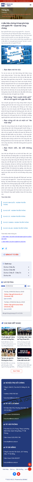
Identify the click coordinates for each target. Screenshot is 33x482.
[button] (30, 4)
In (29, 286)
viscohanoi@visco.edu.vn (11, 398)
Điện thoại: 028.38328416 (12, 414)
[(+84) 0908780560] (29, 464)
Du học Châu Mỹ (9, 270)
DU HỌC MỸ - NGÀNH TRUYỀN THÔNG (14, 210)
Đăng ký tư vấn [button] (12, 255)
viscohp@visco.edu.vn (11, 442)
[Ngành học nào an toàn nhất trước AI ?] (24, 358)
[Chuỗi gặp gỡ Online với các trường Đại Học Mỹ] (8, 337)
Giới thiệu (6, 469)
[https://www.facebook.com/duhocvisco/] (14, 474)
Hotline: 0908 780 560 (11, 394)
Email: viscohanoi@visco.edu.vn (23, 1)
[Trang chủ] (7, 4)
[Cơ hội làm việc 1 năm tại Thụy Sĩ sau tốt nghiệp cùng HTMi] (24, 337)
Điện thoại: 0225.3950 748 (12, 437)
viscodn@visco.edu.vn (11, 462)
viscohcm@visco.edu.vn (11, 419)
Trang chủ (4, 12)
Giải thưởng (19, 469)
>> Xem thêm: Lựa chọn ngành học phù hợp (13, 241)
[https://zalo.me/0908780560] (29, 469)
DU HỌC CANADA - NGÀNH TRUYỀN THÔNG (16, 222)
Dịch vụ (12, 469)
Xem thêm (16, 371)
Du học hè (7, 275)
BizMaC (25, 479)
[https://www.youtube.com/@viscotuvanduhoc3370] (18, 474)
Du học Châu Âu (9, 267)
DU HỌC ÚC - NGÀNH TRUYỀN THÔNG (14, 216)
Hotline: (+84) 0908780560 (9, 1)
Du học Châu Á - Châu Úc (12, 273)
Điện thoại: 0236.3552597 (12, 458)
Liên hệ (27, 469)
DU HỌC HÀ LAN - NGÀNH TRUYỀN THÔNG (15, 228)
